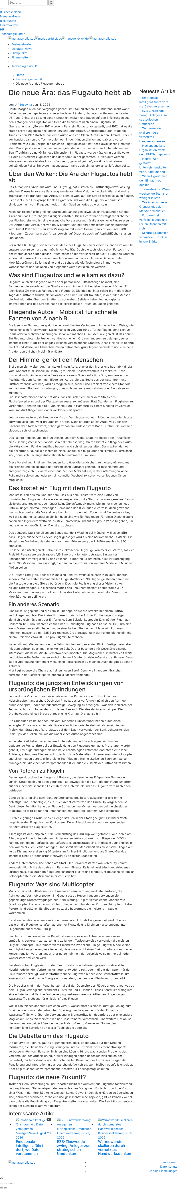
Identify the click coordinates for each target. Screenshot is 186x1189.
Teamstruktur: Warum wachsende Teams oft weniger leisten (155, 193)
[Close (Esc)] (1, 1183)
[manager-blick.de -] (49, 38)
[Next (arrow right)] (5, 1187)
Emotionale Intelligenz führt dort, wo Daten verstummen (29, 1147)
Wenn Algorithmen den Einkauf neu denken (153, 180)
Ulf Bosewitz (23, 104)
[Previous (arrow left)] (1, 1187)
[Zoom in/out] (12, 1183)
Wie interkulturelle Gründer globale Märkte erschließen (153, 206)
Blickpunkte (8, 21)
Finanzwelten (9, 25)
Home (20, 75)
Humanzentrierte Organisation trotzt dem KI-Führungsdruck (154, 150)
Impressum (170, 1162)
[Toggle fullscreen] (9, 1183)
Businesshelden (10, 12)
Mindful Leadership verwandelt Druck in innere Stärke (153, 237)
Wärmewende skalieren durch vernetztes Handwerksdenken (114, 1147)
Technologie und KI (13, 34)
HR (2, 29)
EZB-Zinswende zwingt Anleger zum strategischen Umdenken (74, 1147)
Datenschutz (168, 1166)
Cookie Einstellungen (163, 1171)
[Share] (5, 1183)
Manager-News (10, 16)
